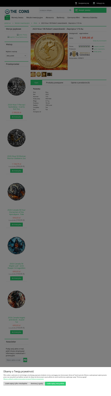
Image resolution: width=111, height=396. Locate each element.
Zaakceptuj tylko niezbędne (16, 383)
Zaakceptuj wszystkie (55, 383)
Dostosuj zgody (37, 383)
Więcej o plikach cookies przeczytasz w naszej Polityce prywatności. (23, 379)
